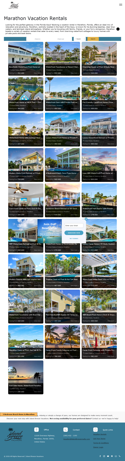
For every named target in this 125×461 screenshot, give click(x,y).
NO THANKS (74, 238)
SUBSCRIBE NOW (74, 233)
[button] (49, 226)
